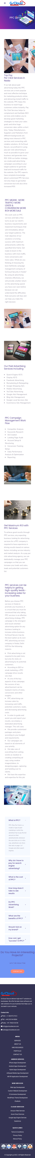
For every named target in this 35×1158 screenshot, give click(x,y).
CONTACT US (17, 1054)
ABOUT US (17, 1044)
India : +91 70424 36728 (10, 1023)
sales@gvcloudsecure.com (11, 1030)
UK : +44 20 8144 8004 (10, 1019)
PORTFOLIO (17, 1051)
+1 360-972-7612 (11, 1016)
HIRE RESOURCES (17, 1047)
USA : (4, 1016)
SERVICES (17, 1040)
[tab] (17, 820)
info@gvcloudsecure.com (11, 1026)
